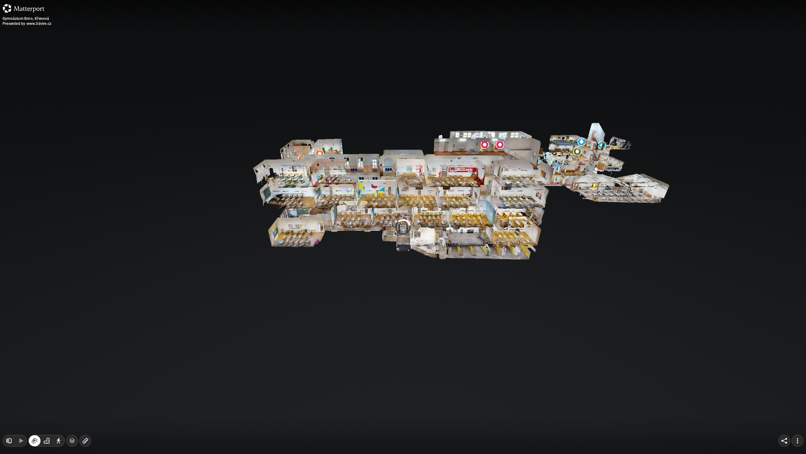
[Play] (20, 440)
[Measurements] (85, 441)
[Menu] (797, 441)
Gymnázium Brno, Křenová (26, 18)
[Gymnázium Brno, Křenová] (403, 227)
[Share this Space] (784, 441)
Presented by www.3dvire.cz (27, 23)
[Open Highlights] (8, 440)
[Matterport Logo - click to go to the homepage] (23, 8)
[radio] (35, 440)
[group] (46, 441)
